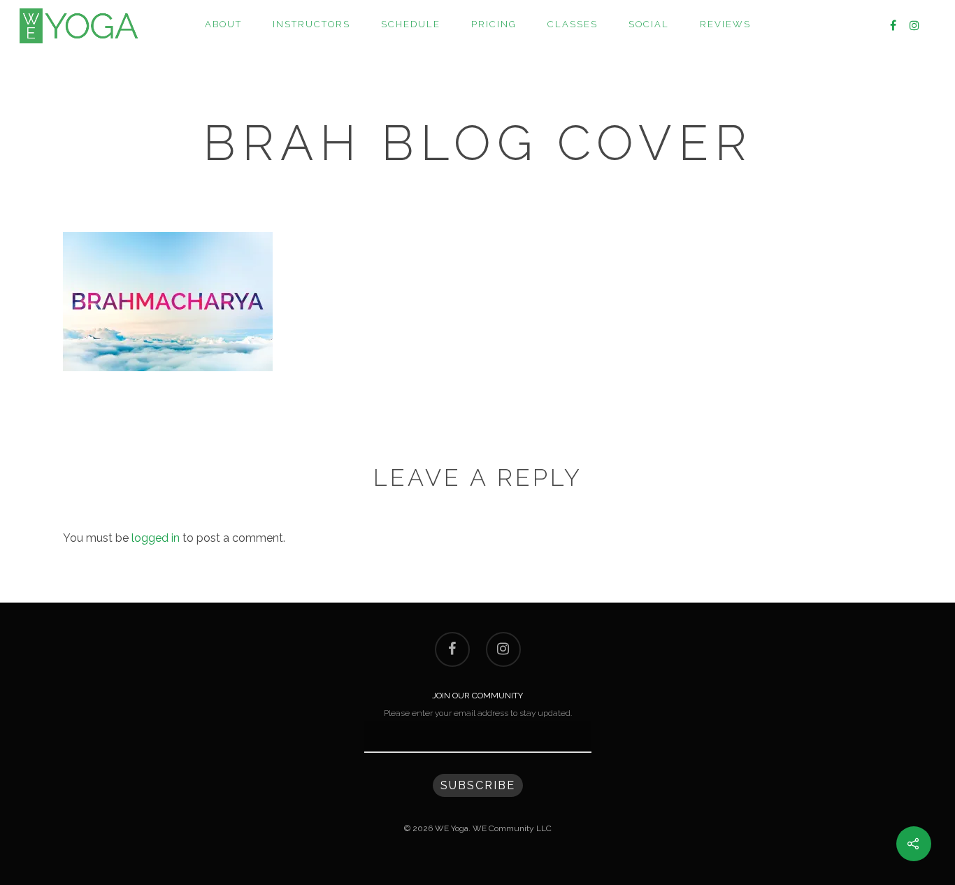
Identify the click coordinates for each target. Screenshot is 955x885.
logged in (155, 538)
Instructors (311, 24)
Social (649, 24)
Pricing (494, 24)
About (223, 24)
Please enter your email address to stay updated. (478, 713)
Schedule (410, 24)
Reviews (725, 24)
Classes (572, 24)
